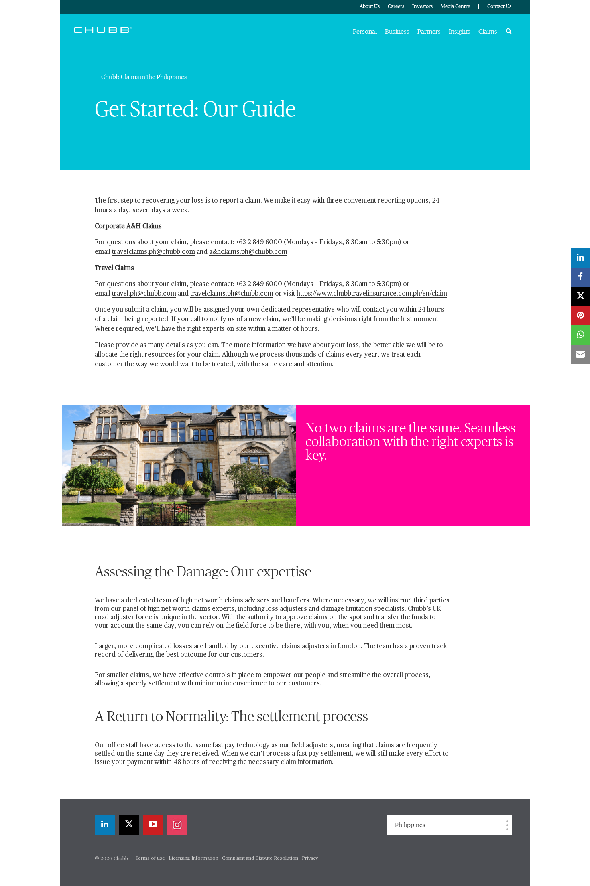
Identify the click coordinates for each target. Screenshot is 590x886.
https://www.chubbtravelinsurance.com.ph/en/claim (372, 294)
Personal (365, 31)
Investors (422, 6)
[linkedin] (105, 825)
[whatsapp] (580, 335)
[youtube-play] (153, 825)
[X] (129, 825)
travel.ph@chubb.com (144, 294)
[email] (580, 354)
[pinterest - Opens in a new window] (580, 315)
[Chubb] (103, 30)
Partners (429, 31)
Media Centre (455, 6)
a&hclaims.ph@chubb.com (248, 252)
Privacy (310, 858)
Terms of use (150, 858)
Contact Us (499, 6)
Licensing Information (193, 858)
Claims (487, 31)
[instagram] (177, 825)
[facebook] (580, 277)
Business (397, 31)
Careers (396, 6)
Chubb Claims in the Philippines (144, 77)
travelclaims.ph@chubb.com (153, 252)
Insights (459, 31)
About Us (370, 6)
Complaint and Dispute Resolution (260, 858)
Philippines (410, 825)
